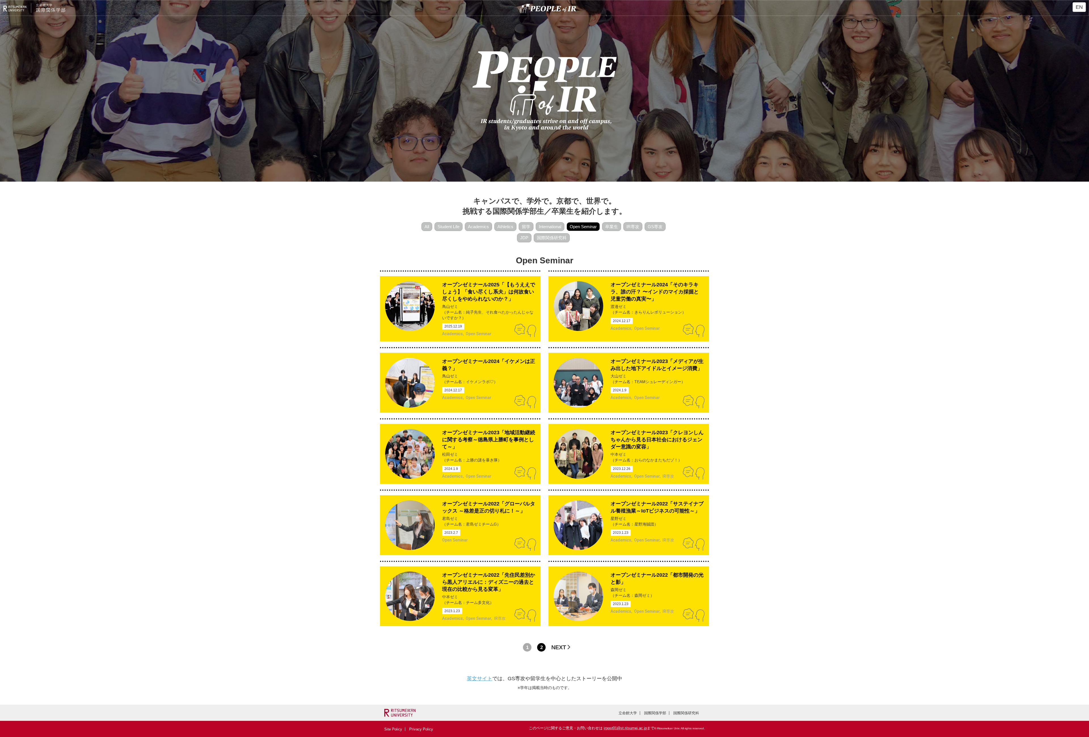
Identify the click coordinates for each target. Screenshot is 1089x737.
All (427, 226)
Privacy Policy (421, 729)
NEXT (558, 647)
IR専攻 (632, 226)
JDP (524, 237)
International (550, 226)
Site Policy (393, 729)
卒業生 (611, 226)
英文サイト (479, 678)
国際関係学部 (655, 713)
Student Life (448, 226)
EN (1079, 7)
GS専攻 (655, 226)
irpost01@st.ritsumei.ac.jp (625, 728)
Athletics (505, 226)
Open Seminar (583, 226)
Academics (478, 226)
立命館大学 (628, 713)
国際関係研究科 (552, 237)
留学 (526, 226)
